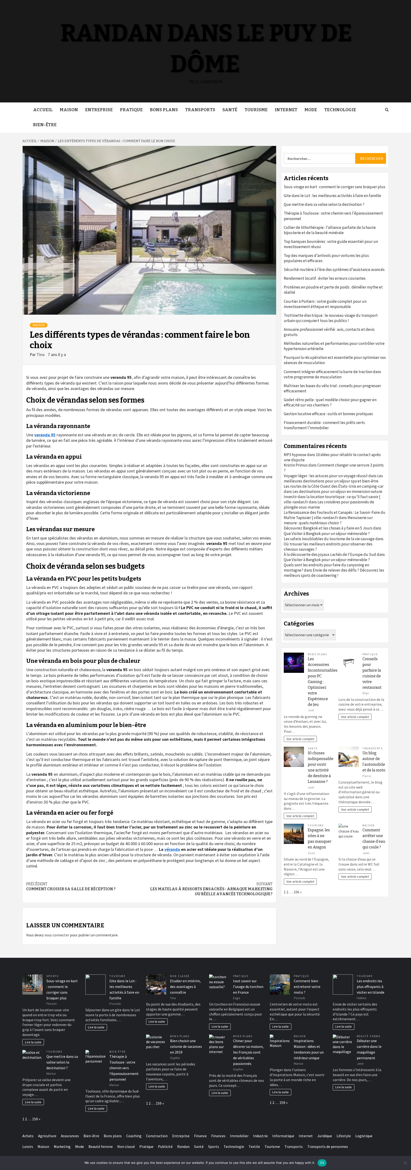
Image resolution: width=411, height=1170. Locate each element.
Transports (200, 109)
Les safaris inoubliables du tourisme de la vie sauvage (329, 538)
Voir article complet (300, 739)
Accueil (43, 109)
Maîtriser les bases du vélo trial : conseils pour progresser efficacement (332, 388)
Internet (286, 109)
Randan (183, 1146)
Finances (218, 1135)
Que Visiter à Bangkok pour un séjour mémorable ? (327, 533)
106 (296, 892)
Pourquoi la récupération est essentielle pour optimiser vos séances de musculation (335, 360)
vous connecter (56, 935)
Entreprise (99, 109)
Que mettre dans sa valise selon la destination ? (324, 204)
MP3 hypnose (295, 454)
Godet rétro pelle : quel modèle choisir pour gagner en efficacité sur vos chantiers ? (330, 402)
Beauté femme (369, 1036)
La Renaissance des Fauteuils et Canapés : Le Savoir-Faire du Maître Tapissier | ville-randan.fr (334, 515)
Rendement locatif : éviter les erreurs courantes (325, 278)
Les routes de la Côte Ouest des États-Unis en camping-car (333, 486)
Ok (322, 1163)
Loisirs (27, 1146)
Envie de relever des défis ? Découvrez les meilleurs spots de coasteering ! (334, 573)
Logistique (363, 1135)
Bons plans (164, 109)
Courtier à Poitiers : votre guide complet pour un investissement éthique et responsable (325, 304)
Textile (254, 1146)
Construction (157, 1135)
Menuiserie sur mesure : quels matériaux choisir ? (328, 520)
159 (35, 1119)
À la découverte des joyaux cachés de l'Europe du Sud (330, 554)
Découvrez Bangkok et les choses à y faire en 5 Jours (328, 528)
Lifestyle (344, 1135)
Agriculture (47, 1135)
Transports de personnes (327, 1146)
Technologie (340, 109)
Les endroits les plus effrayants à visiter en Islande (370, 986)
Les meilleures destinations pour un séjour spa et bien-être (333, 478)
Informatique (283, 1135)
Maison (69, 109)
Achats (28, 1135)
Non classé (180, 976)
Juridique (324, 1135)
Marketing (62, 1146)
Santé (229, 109)
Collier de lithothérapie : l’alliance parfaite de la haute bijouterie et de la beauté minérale (330, 230)
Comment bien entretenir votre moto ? (307, 986)
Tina (41, 354)
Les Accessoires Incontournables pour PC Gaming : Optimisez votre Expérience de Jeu (323, 682)
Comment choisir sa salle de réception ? (71, 886)
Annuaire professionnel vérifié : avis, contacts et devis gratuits (329, 332)
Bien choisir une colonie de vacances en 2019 (186, 1046)
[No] (405, 1162)
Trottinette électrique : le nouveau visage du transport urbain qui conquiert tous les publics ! (331, 318)
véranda (172, 849)
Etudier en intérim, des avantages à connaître (185, 986)
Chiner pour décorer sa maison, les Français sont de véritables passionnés (248, 1052)
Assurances (70, 1135)
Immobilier (239, 1135)
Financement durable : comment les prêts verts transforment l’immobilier (324, 425)
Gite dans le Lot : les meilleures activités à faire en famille (332, 195)
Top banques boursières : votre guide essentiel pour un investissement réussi (331, 244)
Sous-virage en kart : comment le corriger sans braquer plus (334, 186)
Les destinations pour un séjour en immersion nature (337, 491)
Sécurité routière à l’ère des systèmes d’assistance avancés (334, 269)
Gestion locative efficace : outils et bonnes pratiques (328, 413)
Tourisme (256, 109)
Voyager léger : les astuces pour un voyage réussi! (326, 475)
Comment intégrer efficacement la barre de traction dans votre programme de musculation (332, 374)
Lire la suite (33, 1042)
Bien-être (45, 124)
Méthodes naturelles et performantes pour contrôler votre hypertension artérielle (334, 346)
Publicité (165, 1146)
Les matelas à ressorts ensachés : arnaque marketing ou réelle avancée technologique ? (211, 889)
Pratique (131, 109)
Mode (310, 109)
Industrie (260, 1135)
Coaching (134, 1135)
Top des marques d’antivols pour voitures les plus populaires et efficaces (326, 258)
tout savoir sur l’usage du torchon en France (248, 986)
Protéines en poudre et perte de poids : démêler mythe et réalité (333, 289)
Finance (200, 1135)
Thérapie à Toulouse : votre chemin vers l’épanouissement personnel (333, 216)
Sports (52, 976)
